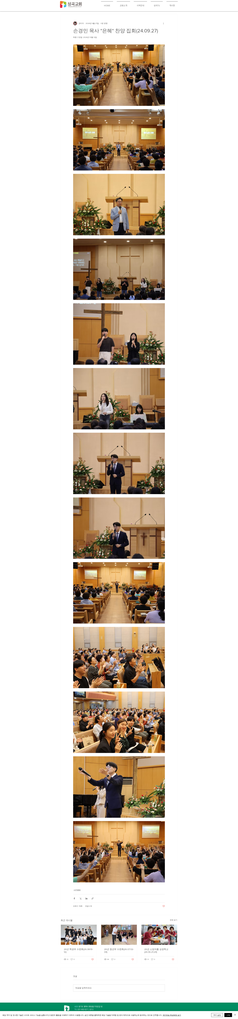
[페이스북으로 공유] (74, 898)
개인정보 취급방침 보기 (172, 1015)
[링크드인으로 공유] (86, 898)
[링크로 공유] (92, 898)
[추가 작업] (163, 23)
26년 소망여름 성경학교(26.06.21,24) (156, 950)
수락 (228, 1015)
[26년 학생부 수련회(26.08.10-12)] (79, 935)
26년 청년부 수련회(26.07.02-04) (119, 950)
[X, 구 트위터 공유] (80, 898)
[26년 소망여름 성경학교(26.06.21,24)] (159, 935)
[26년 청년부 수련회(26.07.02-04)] (119, 935)
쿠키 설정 (217, 1015)
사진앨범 (77, 890)
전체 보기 (173, 920)
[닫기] (235, 1015)
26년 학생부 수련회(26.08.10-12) (78, 950)
